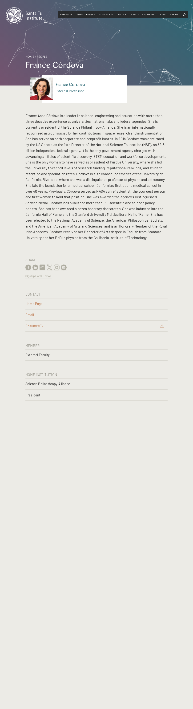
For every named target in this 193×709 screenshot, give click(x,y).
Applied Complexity (143, 15)
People (122, 15)
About (174, 15)
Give (162, 15)
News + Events (86, 15)
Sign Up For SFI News (38, 275)
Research (66, 15)
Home (29, 57)
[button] (66, 14)
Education (106, 15)
